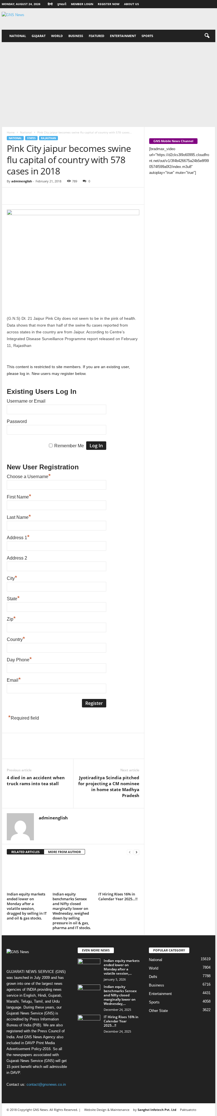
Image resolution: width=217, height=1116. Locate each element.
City (12, 578)
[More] (65, 196)
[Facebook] (12, 196)
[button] (207, 36)
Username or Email (26, 401)
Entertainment (123, 36)
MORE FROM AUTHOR (64, 852)
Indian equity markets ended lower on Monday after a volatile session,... (122, 967)
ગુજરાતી (61, 4)
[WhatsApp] (51, 196)
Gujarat (38, 36)
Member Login (82, 4)
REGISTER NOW (109, 4)
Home (11, 132)
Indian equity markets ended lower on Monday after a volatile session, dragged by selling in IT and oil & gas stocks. (27, 906)
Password (17, 421)
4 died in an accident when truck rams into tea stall (36, 780)
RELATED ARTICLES (25, 852)
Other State (158, 1011)
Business (75, 36)
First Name (19, 497)
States (31, 138)
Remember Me (69, 445)
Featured (96, 36)
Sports (147, 36)
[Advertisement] (108, 84)
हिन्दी (50, 4)
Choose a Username (29, 476)
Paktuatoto (188, 1110)
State (13, 598)
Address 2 (17, 558)
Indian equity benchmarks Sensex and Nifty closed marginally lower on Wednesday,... (120, 995)
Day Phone (19, 659)
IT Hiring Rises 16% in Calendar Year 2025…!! (118, 896)
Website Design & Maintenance (106, 1110)
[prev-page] (130, 852)
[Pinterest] (38, 196)
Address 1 (18, 537)
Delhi (153, 977)
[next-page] (136, 852)
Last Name (19, 517)
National (17, 36)
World (57, 36)
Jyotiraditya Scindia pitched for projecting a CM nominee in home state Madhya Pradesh (108, 786)
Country (16, 639)
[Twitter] (25, 196)
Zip (11, 619)
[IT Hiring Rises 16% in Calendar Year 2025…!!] (118, 875)
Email (14, 680)
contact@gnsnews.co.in (46, 1084)
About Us (131, 4)
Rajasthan (48, 138)
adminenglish (21, 181)
